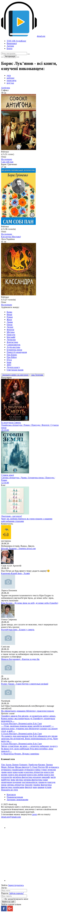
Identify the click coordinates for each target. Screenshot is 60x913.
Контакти (11, 794)
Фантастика (12, 342)
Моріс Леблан (7, 767)
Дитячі (10, 327)
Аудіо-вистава (13, 347)
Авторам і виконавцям (17, 799)
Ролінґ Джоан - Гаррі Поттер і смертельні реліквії (24, 684)
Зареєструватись (16, 885)
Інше (9, 362)
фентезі (28, 787)
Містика (11, 332)
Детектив (11, 339)
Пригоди (11, 334)
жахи (9, 772)
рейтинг (11, 78)
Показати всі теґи (9, 790)
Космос (41, 764)
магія (53, 777)
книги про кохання (17, 774)
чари (35, 787)
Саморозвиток (13, 344)
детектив (51, 769)
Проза (9, 324)
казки (21, 772)
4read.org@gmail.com (11, 817)
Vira (3, 764)
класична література (33, 772)
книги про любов (35, 774)
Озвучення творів (15, 370)
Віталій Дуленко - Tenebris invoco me (18, 548)
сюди (34, 814)
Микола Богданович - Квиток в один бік (20, 659)
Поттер (41, 767)
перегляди (11, 80)
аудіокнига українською (12, 769)
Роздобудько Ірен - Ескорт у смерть (17, 629)
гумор (44, 769)
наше (45, 780)
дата (9, 75)
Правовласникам (15, 797)
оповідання (6, 782)
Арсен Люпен (12, 764)
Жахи (9, 319)
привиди (42, 782)
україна (36, 785)
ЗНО (9, 365)
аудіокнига (54, 767)
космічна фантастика (23, 777)
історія (48, 787)
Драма (10, 322)
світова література (15, 785)
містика (19, 780)
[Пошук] (28, 54)
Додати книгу (13, 367)
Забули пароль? (16, 893)
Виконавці (12, 43)
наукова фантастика (33, 780)
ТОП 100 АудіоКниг (16, 41)
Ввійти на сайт (8, 902)
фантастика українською (12, 787)
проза (3, 785)
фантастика (46, 785)
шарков (41, 787)
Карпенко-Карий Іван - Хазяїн (15, 573)
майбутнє (5, 780)
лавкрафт (45, 777)
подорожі (16, 782)
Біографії (11, 337)
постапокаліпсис (30, 782)
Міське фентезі (22, 767)
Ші (46, 767)
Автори (10, 46)
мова (13, 780)
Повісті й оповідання (17, 352)
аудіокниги (29, 769)
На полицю (6, 159)
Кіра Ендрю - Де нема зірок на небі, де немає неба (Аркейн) (29, 603)
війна (37, 769)
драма (4, 772)
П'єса (9, 360)
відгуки (10, 83)
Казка (9, 312)
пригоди (51, 782)
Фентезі (10, 329)
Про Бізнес (12, 355)
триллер (29, 785)
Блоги (9, 48)
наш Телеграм (37, 375)
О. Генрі (33, 767)
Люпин (49, 764)
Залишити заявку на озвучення (15, 375)
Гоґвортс (23, 764)
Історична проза (14, 350)
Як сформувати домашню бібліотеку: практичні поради (27, 711)
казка (15, 772)
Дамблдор (33, 764)
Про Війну (12, 357)
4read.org (41, 36)
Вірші (9, 314)
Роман (10, 317)
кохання (37, 777)
